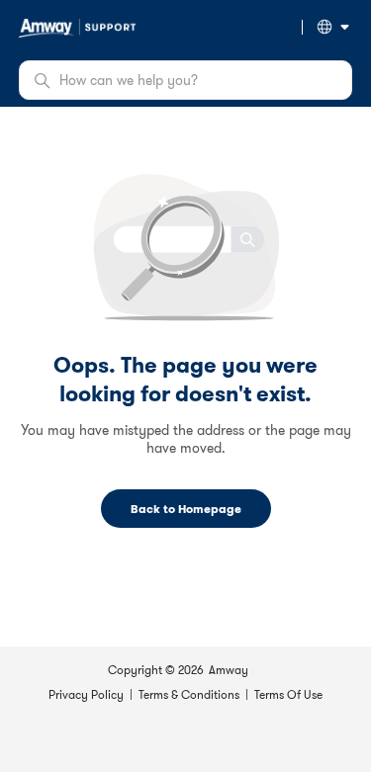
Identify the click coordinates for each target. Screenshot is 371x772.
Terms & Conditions (189, 694)
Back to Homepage (186, 508)
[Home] (77, 26)
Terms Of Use (288, 694)
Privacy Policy (86, 694)
